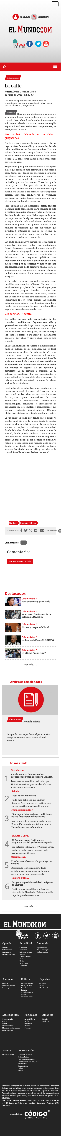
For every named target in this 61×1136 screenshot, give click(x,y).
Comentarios (12, 542)
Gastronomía (7, 1019)
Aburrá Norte (30, 1019)
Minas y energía (43, 950)
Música (24, 995)
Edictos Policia (23, 1057)
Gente (4, 1021)
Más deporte (44, 988)
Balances (21, 1068)
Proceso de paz (25, 956)
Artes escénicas (27, 983)
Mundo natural (8, 1026)
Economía (23, 950)
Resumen (23, 965)
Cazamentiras (7, 1030)
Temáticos (45, 1021)
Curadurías (22, 1064)
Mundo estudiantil (9, 985)
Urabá (22, 961)
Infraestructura (26, 952)
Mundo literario (27, 992)
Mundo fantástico (28, 988)
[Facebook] (20, 531)
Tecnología (6, 988)
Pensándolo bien (8, 954)
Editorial (5, 948)
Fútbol (41, 985)
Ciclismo (42, 983)
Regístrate (43, 16)
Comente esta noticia (20, 561)
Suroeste (28, 1028)
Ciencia (5, 983)
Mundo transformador (11, 1028)
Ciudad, (13, 523)
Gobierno (23, 948)
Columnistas (7, 950)
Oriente (27, 1026)
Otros (20, 1070)
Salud (4, 1024)
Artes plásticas (26, 985)
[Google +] (36, 531)
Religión (24, 990)
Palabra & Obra (27, 997)
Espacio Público (28, 523)
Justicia (22, 954)
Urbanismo (24, 963)
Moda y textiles (42, 952)
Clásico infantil (8, 1055)
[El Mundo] (30, 29)
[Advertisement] (30, 487)
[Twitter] (25, 531)
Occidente (28, 1024)
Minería (45, 1019)
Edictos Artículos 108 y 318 (28, 1061)
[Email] (43, 531)
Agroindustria (42, 948)
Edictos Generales (25, 1055)
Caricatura (6, 952)
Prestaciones (23, 1066)
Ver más (30, 664)
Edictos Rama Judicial (26, 1059)
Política (22, 959)
